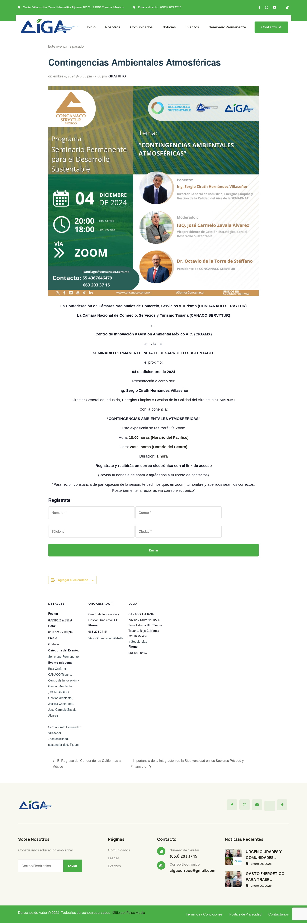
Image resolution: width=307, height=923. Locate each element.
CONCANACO (59, 692)
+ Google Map (137, 641)
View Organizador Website (105, 638)
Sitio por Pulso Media (129, 912)
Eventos (192, 27)
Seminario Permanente (227, 27)
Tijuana (75, 744)
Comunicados (141, 27)
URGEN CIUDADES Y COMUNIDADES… (264, 854)
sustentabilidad (58, 744)
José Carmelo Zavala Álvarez (62, 712)
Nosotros (112, 27)
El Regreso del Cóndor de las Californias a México (86, 763)
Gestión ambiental (60, 698)
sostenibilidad (59, 739)
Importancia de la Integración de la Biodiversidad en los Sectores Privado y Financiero (187, 763)
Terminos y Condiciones (204, 914)
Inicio (91, 27)
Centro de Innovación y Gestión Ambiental (63, 683)
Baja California (57, 668)
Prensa (113, 858)
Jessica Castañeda (60, 704)
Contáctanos (278, 914)
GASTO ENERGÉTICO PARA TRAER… (265, 876)
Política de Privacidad (245, 914)
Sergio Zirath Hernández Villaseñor (64, 730)
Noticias (169, 27)
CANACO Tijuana (59, 674)
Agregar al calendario (73, 580)
